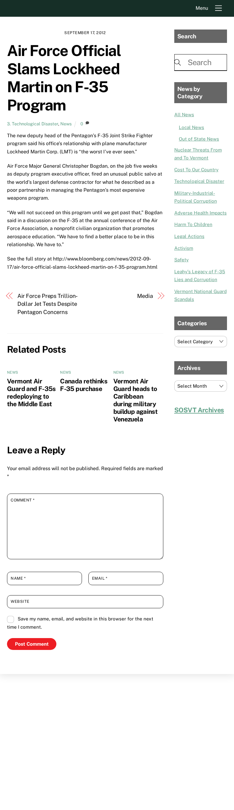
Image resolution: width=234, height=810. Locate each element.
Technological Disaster (199, 181)
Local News (191, 127)
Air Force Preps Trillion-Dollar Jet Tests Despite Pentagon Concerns (47, 304)
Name (18, 578)
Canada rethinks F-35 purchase (83, 385)
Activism (183, 248)
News (66, 123)
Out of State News (199, 138)
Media (145, 296)
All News (184, 114)
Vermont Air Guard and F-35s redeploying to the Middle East (31, 392)
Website (20, 601)
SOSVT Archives (199, 410)
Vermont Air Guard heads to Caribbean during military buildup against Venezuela (135, 400)
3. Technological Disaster (32, 123)
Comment (23, 500)
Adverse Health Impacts (200, 212)
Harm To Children (193, 224)
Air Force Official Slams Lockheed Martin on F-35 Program (64, 78)
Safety (181, 259)
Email (100, 578)
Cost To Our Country (196, 169)
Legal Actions (189, 236)
